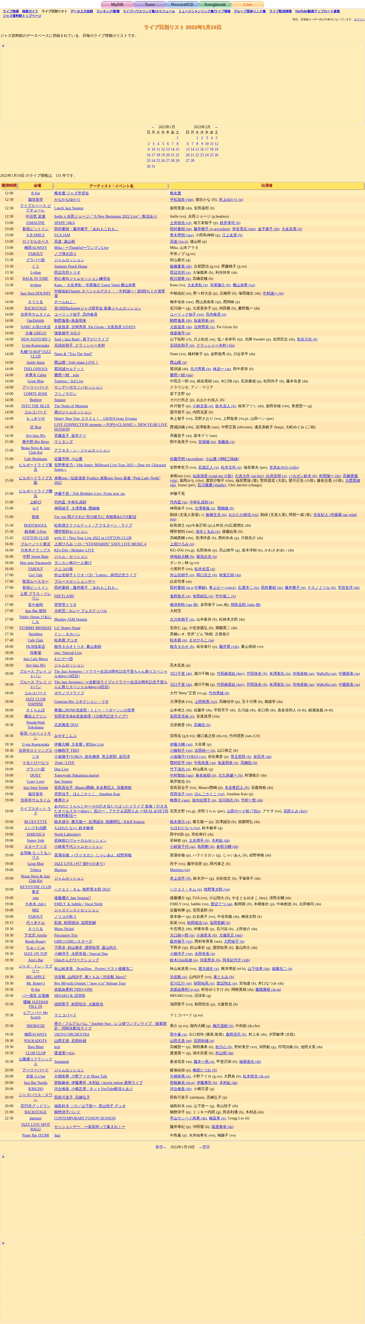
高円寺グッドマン (36, 1106)
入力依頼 (82, 11)
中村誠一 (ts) (273, 293)
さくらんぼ (35, 710)
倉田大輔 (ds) (227, 846)
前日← (161, 1147)
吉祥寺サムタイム (36, 314)
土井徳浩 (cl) (180, 223)
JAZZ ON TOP (35, 953)
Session (59, 400)
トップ (22, 16)
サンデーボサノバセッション (78, 387)
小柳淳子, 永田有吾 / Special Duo (81, 953)
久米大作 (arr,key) (249, 476)
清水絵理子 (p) (204, 800)
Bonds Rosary (35, 941)
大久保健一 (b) (230, 775)
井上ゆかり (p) (231, 199)
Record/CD (182, 4)
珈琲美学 (35, 199)
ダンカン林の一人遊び (73, 563)
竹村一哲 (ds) (252, 800)
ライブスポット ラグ (35, 810)
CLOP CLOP (36, 1053)
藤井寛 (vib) (229, 646)
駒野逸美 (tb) (181, 320)
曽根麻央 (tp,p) (182, 1082)
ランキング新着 (108, 11)
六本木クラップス (36, 550)
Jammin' (35, 1118)
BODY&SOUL (35, 525)
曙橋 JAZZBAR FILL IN (35, 1004)
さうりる (35, 302)
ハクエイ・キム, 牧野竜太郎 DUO (82, 889)
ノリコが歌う (65, 916)
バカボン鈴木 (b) (303, 476)
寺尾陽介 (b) (220, 285)
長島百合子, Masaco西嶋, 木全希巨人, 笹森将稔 (93, 787)
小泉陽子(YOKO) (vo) (188, 756)
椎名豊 (175, 193)
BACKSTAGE (36, 308)
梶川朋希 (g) (180, 278)
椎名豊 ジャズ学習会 (71, 193)
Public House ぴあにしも (36, 619)
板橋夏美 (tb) (181, 266)
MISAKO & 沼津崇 (69, 995)
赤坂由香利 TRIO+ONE (73, 989)
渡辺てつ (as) (221, 904)
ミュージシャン (204, 11)
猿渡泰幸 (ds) (223, 1127)
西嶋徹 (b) (225, 508)
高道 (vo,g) (179, 241)
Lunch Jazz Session (68, 208)
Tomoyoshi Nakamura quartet (76, 775)
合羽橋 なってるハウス (35, 855)
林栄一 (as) (222, 369)
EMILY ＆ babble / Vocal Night (78, 904)
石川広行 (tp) (181, 983)
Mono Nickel (64, 929)
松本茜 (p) (178, 640)
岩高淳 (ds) (262, 756)
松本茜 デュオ (66, 640)
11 (158, 149)
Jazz (57, 1135)
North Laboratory (67, 834)
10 (153, 149)
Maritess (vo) (180, 870)
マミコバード (65, 1015)
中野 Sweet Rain (35, 556)
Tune (150, 4)
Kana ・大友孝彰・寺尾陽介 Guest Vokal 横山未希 (95, 285)
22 (177, 155)
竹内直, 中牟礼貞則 (70, 502)
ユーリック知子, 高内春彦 (76, 314)
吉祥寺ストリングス (35, 750)
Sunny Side (35, 840)
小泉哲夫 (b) (206, 935)
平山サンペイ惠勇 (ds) (188, 1118)
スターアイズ (35, 846)
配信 (280, 11)
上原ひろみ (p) (182, 544)
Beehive (36, 400)
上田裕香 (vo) (206, 701)
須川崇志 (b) (228, 800)
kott (57, 1047)
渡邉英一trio (64, 1053)
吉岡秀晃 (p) (204, 327)
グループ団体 (250, 11)
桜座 (35, 517)
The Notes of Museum (71, 406)
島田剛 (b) (205, 846)
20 (168, 155)
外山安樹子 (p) (182, 575)
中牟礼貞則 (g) (201, 502)
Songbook (215, 4)
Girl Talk (35, 575)
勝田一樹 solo (66, 375)
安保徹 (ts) (207, 442)
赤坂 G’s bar (35, 1076)
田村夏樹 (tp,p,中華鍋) (188, 587)
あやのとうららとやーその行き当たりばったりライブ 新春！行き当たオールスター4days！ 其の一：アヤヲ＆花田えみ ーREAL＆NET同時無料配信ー (111, 811)
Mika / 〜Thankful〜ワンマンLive (81, 247)
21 (172, 155)
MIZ (35, 910)
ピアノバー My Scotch (35, 1014)
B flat (35, 193)
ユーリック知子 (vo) (187, 314)
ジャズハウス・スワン (35, 1097)
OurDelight (35, 320)
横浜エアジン (35, 716)
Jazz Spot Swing (35, 787)
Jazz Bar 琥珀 (35, 611)
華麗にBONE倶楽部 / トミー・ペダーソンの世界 (94, 710)
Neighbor (36, 634)
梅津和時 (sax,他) (184, 604)
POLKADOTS (35, 1041)
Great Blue (36, 381)
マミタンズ (63, 442)
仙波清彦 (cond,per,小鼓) (213, 476)
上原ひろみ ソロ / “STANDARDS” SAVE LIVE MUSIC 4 (100, 544)
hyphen (35, 285)
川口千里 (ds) (181, 673)
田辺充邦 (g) (180, 272)
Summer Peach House (70, 266)
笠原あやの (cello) (284, 467)
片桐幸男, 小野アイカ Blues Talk (80, 1076)
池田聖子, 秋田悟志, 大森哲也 (78, 1004)
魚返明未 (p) (204, 320)
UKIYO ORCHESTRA (72, 1034)
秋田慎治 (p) (197, 922)
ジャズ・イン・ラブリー (35, 968)
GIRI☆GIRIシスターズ (73, 941)
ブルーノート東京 (36, 544)
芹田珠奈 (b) (257, 673)
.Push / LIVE (64, 763)
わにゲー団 (63, 659)
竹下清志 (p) (180, 769)
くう (35, 266)
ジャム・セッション (71, 556)
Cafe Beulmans (35, 459)
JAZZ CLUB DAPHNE (35, 701)
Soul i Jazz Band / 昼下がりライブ (81, 339)
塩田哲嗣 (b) (220, 922)
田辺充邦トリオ (67, 272)
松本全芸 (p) (205, 569)
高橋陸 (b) (202, 725)
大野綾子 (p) (234, 941)
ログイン (359, 19)
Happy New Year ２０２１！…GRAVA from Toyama (95, 418)
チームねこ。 (65, 302)
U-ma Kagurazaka (35, 345)
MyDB (117, 4)
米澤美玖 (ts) (279, 673)
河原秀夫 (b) (210, 960)
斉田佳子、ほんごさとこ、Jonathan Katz (87, 794)
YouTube (317, 11)
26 (163, 160)
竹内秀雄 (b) (219, 693)
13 (168, 149)
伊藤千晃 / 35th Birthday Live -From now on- (90, 493)
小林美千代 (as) (182, 846)
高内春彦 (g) (216, 314)
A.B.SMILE (35, 235)
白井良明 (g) (276, 476)
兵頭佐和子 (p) (182, 345)
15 (177, 149)
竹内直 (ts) (178, 502)
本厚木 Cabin (35, 375)
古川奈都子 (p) (182, 619)
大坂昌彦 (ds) (181, 327)
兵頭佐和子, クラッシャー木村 (79, 345)
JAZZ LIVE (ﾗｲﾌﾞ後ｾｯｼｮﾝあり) (79, 863)
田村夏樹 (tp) (181, 229)
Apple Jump (35, 362)
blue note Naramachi (35, 563)
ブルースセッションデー (74, 581)
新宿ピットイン (35, 229)
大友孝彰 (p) (197, 285)
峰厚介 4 (61, 800)
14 (172, 149)
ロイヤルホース (35, 241)
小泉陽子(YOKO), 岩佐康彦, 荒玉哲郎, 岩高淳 (92, 756)
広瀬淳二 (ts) (248, 587)
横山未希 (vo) (244, 285)
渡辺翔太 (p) (226, 983)
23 (148, 160)
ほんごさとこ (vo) (209, 794)
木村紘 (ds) (221, 840)
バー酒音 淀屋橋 (35, 995)
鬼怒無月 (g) (180, 596)
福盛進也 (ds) (250, 1061)
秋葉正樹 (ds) (230, 575)
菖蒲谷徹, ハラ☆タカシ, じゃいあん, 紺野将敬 (93, 855)
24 (153, 160)
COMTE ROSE (36, 393)
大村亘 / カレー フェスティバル (80, 611)
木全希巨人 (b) (237, 787)
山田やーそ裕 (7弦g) (244, 811)
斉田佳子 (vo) (181, 794)
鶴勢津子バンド (67, 1112)
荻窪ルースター (35, 581)
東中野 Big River (35, 442)
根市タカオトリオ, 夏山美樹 (77, 646)
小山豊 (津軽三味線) (222, 459)
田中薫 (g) (178, 1034)
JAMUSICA (35, 834)
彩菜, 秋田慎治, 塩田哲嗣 (75, 922)
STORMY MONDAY (35, 628)
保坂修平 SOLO (67, 333)
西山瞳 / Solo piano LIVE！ (76, 362)
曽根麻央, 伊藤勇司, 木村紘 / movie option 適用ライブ (98, 1082)
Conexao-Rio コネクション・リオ (81, 701)
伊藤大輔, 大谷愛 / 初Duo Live (79, 744)
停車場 (35, 653)
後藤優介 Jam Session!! (72, 898)
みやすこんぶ (65, 736)
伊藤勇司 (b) (207, 1082)
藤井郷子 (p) (295, 587)
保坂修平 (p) (180, 333)
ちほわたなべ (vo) (185, 828)
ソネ (35, 756)
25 (158, 160)
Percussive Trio (65, 935)
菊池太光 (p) (206, 556)
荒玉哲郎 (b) (241, 756)
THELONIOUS (36, 369)
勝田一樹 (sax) (181, 375)
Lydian (35, 272)
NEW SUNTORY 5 (36, 339)
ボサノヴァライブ (69, 693)
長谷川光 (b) (307, 339)
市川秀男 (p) (200, 369)
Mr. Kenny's (35, 983)
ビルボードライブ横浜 (35, 493)
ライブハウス (149, 11)
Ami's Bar (35, 960)
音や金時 (35, 604)
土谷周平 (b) (199, 840)
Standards (61, 1061)
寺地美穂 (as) (303, 673)
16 (148, 155)
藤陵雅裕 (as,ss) (268, 989)
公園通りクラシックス (35, 1061)
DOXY (35, 775)
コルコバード (35, 412)
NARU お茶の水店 (36, 327)
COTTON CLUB (35, 538)
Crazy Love (35, 781)
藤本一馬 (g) (204, 1061)
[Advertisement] (161, 87)
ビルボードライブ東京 (35, 467)
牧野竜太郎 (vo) (217, 889)
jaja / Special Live (68, 653)
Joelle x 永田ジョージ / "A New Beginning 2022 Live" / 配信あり (105, 216)
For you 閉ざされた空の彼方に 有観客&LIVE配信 (95, 517)
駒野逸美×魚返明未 (70, 320)
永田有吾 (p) (205, 953)
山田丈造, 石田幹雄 (70, 1041)
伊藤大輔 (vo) (181, 744)
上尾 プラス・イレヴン (35, 596)
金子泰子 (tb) (268, 229)
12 (163, 149)
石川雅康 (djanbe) (211, 485)
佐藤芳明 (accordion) (186, 459)
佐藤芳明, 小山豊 (68, 459)
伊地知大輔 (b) (182, 556)
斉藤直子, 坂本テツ (70, 435)
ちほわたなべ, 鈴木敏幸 (74, 828)
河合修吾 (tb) (181, 1089)
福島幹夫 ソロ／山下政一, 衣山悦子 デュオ (90, 1106)
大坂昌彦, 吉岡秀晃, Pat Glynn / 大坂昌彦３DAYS (94, 327)
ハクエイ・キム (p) (186, 889)
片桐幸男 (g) (180, 1076)
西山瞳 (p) (178, 362)
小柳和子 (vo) (181, 750)
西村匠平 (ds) (181, 763)
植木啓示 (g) (180, 822)
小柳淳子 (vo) (181, 953)
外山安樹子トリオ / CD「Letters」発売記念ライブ (95, 575)
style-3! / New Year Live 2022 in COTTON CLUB (92, 538)
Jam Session (63, 781)
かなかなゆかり (67, 199)
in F (36, 508)
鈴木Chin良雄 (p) (184, 960)
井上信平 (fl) (180, 878)
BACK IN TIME (35, 278)
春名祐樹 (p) (206, 775)
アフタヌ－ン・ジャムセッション (82, 450)
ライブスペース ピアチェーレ (35, 207)
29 (177, 160)
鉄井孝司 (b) (230, 223)
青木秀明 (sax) (181, 235)
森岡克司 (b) (236, 1034)
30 (148, 166)
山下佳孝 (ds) (259, 968)
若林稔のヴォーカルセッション (80, 840)
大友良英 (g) (292, 229)
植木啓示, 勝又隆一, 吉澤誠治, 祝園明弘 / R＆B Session (99, 822)
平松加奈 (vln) (181, 199)
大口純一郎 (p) (182, 935)
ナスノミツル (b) (322, 587)
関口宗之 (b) (206, 575)
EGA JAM (62, 235)
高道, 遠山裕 (64, 241)
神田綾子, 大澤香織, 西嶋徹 (77, 508)
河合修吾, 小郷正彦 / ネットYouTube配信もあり (93, 1089)
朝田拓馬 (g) (204, 983)
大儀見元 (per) (231, 935)
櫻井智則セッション (71, 531)
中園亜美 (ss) (349, 673)
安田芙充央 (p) (182, 716)
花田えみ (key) (296, 811)
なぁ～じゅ (35, 947)
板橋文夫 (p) (216, 514)
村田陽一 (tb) (330, 476)
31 (153, 166)
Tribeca (35, 870)
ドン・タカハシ (67, 634)
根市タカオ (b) (182, 646)
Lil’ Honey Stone (67, 628)
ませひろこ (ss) (201, 640)
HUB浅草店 (35, 646)
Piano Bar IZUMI (35, 1135)
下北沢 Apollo (35, 935)
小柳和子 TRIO (66, 750)
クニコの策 (63, 569)
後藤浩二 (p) (282, 968)
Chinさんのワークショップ (76, 960)
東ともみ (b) (223, 977)
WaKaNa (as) (326, 673)
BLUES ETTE (35, 822)
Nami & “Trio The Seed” (73, 354)
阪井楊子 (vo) (181, 941)
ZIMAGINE (35, 223)
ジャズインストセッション (76, 910)
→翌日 (204, 1147)
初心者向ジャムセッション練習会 (82, 278)
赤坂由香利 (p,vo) (184, 989)
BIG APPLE (35, 977)
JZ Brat (35, 427)
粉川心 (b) (223, 1047)
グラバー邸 (35, 260)
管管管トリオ (65, 604)
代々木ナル (35, 922)
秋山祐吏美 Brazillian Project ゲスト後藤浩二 (93, 968)
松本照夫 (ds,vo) (256, 1076)
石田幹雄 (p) (204, 1041)
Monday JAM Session (70, 619)
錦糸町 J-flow (35, 531)
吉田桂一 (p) (205, 750)
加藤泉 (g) (226, 442)
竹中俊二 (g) (225, 596)
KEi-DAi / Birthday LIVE (74, 550)
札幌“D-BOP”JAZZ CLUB (35, 354)
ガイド (30, 11)
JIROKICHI (35, 1026)
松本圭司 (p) (231, 467)
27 (168, 160)
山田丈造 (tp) (181, 1041)
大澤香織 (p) (205, 508)
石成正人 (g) (208, 467)
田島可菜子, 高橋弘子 (72, 1097)
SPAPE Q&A (64, 223)
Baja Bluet (36, 1047)
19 (163, 155)
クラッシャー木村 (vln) (215, 345)
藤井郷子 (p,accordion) (212, 229)
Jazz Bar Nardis (35, 1082)
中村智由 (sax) (181, 775)
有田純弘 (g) (203, 596)
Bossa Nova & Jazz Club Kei (35, 450)
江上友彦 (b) (232, 235)
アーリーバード (35, 387)
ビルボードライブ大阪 (35, 480)
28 (172, 160)
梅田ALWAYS (35, 247)
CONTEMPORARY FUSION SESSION (85, 1118)
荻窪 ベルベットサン (35, 735)
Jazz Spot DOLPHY (35, 293)
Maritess (60, 870)
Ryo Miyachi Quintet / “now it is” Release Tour (90, 983)
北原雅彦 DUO (66, 725)
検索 (11, 11)
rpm (36, 898)
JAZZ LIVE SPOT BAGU (35, 1126)
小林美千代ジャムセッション (78, 846)
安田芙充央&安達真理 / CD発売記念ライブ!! (91, 716)
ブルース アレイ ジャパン (36, 673)
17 (153, 155)
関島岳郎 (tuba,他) (246, 604)
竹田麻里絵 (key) (230, 673)
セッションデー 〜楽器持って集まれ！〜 (89, 1127)
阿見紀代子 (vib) (236, 960)
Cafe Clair (35, 640)
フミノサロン (65, 393)
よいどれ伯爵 (35, 828)
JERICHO (35, 1089)
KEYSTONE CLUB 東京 (35, 889)
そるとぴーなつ (35, 763)
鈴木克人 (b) (225, 406)
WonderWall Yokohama (35, 724)
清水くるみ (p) (208, 531)
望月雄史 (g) (208, 968)
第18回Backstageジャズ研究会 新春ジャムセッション (97, 308)
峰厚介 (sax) (180, 800)
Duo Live (61, 769)
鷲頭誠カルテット (69, 369)
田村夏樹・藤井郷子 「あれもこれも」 (86, 229)
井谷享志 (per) (244, 229)
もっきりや (35, 418)
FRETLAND (64, 596)
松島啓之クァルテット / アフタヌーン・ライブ (93, 525)
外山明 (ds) (224, 1053)
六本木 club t (35, 904)
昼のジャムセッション (73, 412)
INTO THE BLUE (35, 406)
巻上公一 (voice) (222, 587)
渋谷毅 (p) (178, 977)
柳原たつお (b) (205, 1070)
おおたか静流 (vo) (243, 514)
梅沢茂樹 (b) (223, 1026)
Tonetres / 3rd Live (68, 381)
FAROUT (35, 254)
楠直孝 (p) (217, 1118)
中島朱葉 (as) (205, 763)
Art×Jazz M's (35, 435)
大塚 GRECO (35, 333)
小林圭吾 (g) (203, 406)
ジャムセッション (69, 260)
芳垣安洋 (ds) (349, 587)
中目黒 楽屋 (35, 216)
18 (158, 155)
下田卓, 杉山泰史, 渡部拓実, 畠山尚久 (85, 947)
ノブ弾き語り (65, 254)
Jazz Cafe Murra (35, 659)
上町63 (35, 502)
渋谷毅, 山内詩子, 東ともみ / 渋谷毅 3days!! (90, 977)
